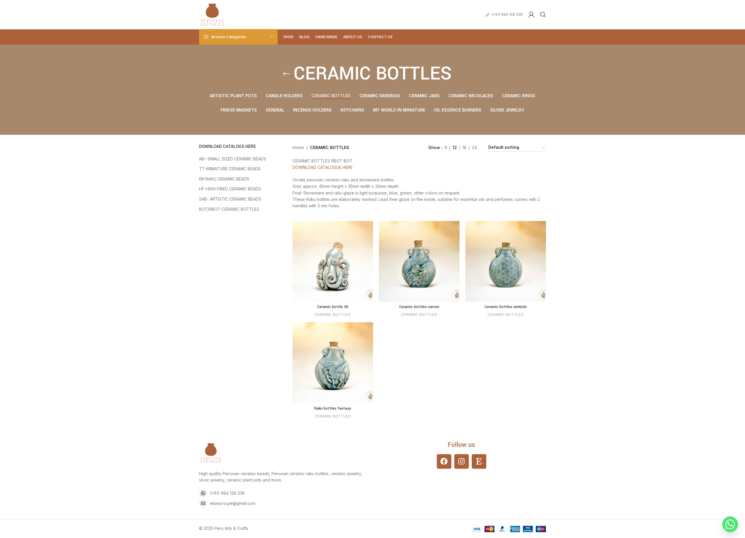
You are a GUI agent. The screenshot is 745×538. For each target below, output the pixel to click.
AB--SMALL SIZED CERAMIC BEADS (232, 158)
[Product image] (332, 261)
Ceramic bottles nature (419, 306)
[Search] (543, 14)
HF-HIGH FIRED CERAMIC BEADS (230, 188)
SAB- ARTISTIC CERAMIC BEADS (230, 199)
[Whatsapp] (730, 524)
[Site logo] (212, 14)
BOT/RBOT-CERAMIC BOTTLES (229, 209)
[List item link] (283, 493)
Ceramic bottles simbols (506, 306)
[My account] (531, 14)
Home (298, 147)
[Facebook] (444, 461)
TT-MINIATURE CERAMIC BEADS (230, 168)
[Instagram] (461, 461)
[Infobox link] (504, 14)
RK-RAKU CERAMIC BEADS (224, 178)
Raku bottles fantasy (332, 408)
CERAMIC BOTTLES (333, 314)
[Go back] (286, 74)
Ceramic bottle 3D (332, 306)
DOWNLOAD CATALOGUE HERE (322, 167)
